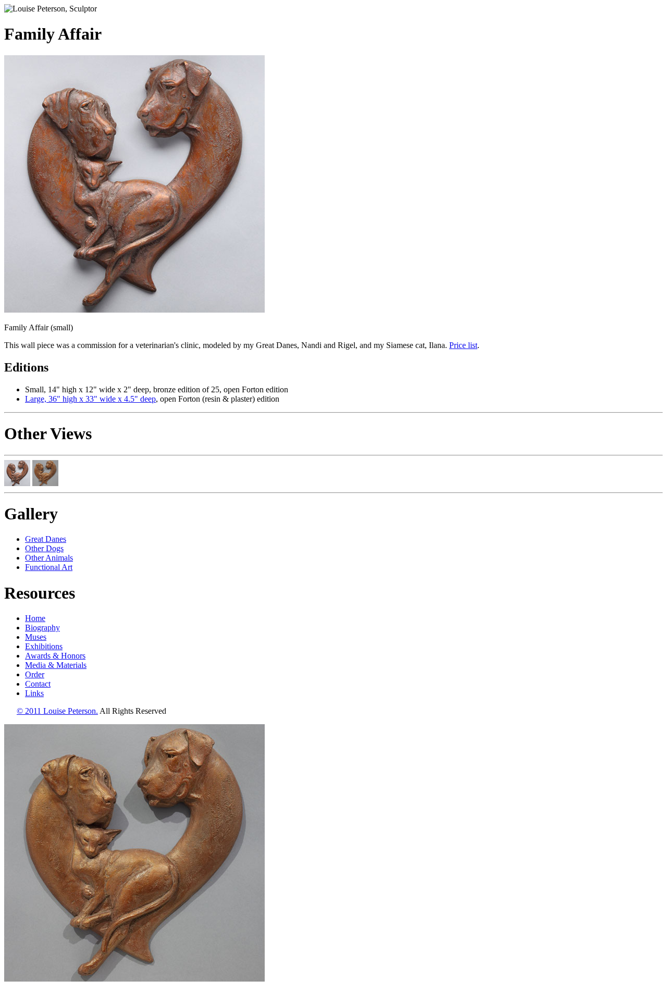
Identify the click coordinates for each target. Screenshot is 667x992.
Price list (463, 345)
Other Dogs (44, 548)
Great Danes (45, 539)
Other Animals (49, 557)
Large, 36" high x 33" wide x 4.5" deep (90, 398)
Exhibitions (44, 646)
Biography (42, 627)
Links (34, 693)
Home (35, 618)
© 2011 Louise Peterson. (57, 710)
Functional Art (48, 567)
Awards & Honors (55, 655)
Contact (38, 683)
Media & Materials (56, 665)
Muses (35, 637)
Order (34, 674)
